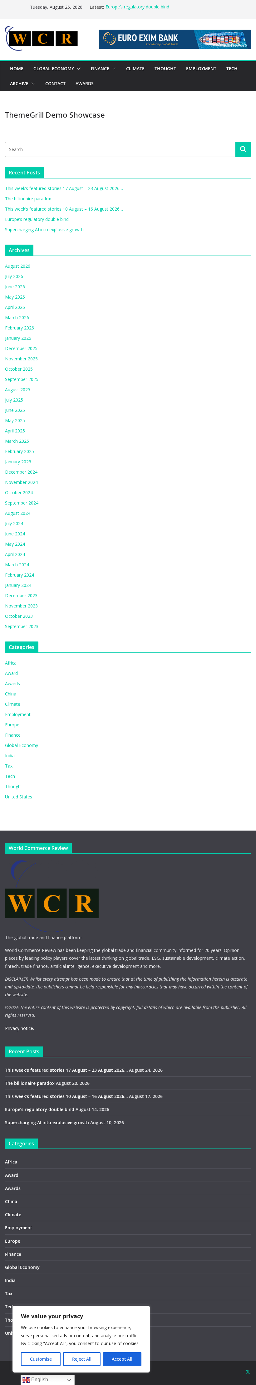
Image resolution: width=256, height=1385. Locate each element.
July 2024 (14, 523)
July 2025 (14, 400)
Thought (13, 786)
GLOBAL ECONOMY (53, 68)
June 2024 (15, 534)
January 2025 (18, 462)
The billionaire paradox (28, 199)
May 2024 (15, 544)
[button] (77, 68)
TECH (232, 68)
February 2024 (19, 575)
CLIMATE (135, 68)
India (10, 755)
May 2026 (15, 297)
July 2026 (14, 276)
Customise (41, 1359)
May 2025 (15, 420)
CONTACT (55, 83)
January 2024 (18, 585)
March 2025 (17, 441)
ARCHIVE (19, 83)
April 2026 (15, 307)
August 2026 (17, 266)
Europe (12, 725)
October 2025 (19, 369)
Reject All (81, 1359)
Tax (8, 766)
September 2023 (21, 626)
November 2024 (21, 482)
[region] (81, 1339)
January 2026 (18, 338)
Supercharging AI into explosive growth (44, 229)
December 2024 (21, 472)
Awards (12, 683)
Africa (11, 663)
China (10, 694)
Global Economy (21, 745)
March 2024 (17, 565)
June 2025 (15, 410)
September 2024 (21, 503)
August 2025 (17, 390)
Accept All (122, 1359)
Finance (13, 735)
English (39, 1379)
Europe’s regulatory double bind (137, 7)
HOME (16, 68)
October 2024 (19, 492)
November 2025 (21, 359)
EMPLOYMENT (201, 68)
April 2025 (15, 431)
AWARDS (85, 83)
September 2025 (21, 379)
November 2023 (21, 606)
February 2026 (19, 328)
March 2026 (17, 317)
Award (11, 673)
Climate (12, 704)
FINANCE (100, 68)
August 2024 (17, 513)
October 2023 (19, 616)
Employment (18, 714)
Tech (10, 776)
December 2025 (21, 348)
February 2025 (19, 451)
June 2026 (15, 287)
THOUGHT (165, 68)
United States (18, 797)
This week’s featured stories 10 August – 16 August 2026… (64, 209)
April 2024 (15, 554)
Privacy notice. (19, 1028)
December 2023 (21, 595)
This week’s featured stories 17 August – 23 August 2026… (64, 188)
